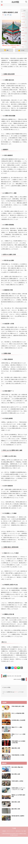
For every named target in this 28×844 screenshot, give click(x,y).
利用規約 (4, 831)
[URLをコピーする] (21, 668)
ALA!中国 (15, 2)
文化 (5, 14)
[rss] (13, 828)
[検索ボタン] (26, 2)
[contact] (15, 828)
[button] (6, 668)
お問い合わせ (18, 831)
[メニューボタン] (2, 2)
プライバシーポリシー (11, 831)
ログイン (16, 692)
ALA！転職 (23, 831)
